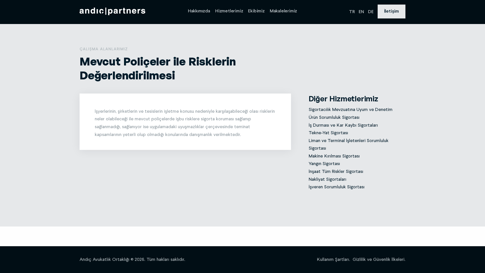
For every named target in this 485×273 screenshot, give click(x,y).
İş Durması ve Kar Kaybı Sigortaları (343, 125)
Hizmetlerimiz (229, 11)
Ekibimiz (256, 11)
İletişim (391, 11)
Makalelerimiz (283, 11)
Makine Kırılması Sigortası (334, 156)
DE (371, 12)
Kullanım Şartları (333, 259)
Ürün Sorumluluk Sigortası (334, 117)
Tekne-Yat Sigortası (328, 133)
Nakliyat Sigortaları (327, 179)
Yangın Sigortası (324, 164)
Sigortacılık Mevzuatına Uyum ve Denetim (351, 109)
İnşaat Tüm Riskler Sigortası (336, 171)
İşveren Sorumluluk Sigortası (337, 187)
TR (352, 12)
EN (361, 12)
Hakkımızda (199, 11)
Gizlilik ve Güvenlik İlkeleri (378, 259)
